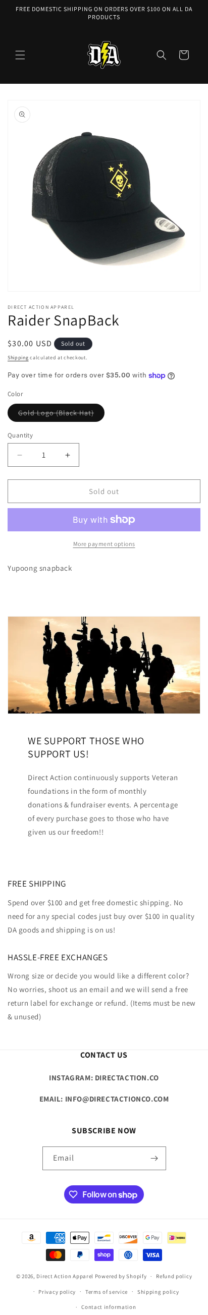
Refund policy (174, 1276)
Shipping (18, 357)
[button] (20, 55)
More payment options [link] (104, 543)
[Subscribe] (154, 1158)
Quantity (20, 435)
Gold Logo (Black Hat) (61, 415)
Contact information (108, 1306)
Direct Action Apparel (64, 1276)
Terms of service (106, 1291)
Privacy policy (57, 1291)
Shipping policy (158, 1291)
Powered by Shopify (121, 1276)
